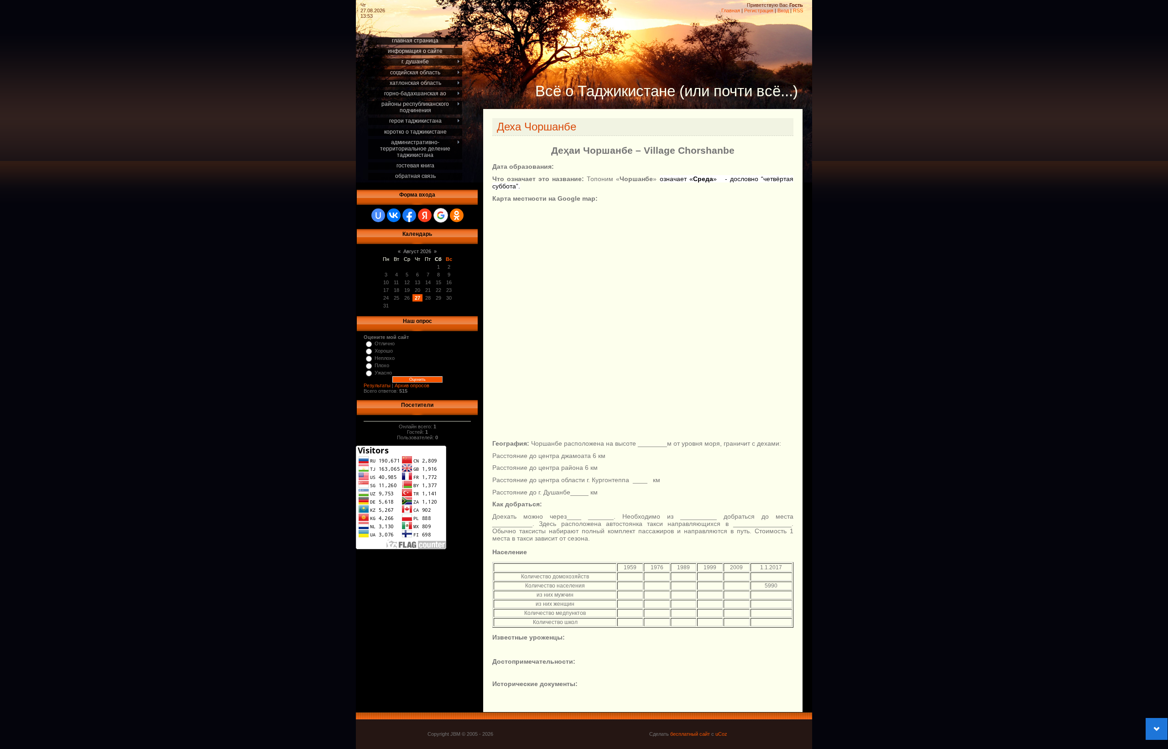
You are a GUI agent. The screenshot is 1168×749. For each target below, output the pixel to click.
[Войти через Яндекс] (425, 215)
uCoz (721, 734)
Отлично (385, 343)
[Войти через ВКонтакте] (394, 215)
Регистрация (758, 10)
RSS (798, 10)
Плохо (382, 365)
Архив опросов (412, 385)
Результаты (377, 385)
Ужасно (383, 372)
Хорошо (384, 351)
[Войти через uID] (378, 215)
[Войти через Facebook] (409, 215)
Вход (783, 10)
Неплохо (385, 358)
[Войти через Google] (440, 215)
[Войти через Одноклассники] (457, 215)
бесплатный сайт (690, 734)
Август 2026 (417, 251)
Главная (730, 10)
